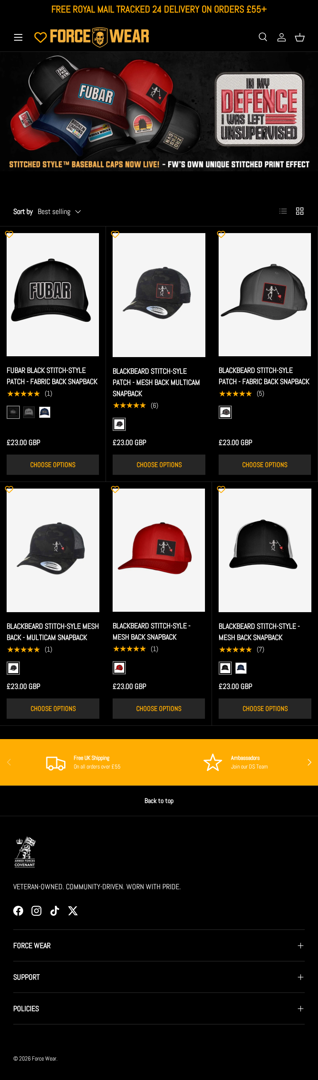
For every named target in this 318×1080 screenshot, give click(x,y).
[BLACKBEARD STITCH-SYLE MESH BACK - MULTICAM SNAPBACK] (53, 551)
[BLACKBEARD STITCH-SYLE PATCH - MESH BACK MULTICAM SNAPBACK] (159, 295)
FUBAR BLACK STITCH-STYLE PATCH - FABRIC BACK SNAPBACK (52, 375)
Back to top (159, 800)
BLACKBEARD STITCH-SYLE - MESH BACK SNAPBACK (151, 631)
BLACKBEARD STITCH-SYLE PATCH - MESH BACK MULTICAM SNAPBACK (156, 382)
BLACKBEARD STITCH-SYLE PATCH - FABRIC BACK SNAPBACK (264, 375)
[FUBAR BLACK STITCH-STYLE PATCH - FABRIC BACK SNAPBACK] (53, 294)
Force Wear (44, 1058)
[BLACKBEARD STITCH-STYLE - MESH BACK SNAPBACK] (265, 551)
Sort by (23, 211)
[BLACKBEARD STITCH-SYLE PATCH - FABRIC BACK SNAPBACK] (265, 294)
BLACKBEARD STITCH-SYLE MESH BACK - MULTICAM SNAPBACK (53, 631)
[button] (300, 37)
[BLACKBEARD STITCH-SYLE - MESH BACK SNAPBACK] (159, 550)
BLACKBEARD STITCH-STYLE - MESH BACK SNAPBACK (259, 631)
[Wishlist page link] (40, 37)
